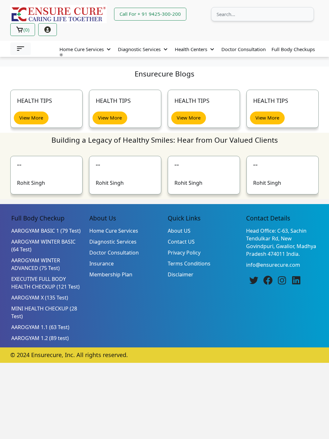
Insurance (101, 263)
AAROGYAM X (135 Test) (39, 297)
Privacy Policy (184, 252)
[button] (20, 48)
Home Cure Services (81, 49)
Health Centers (191, 49)
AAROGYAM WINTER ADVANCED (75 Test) (35, 264)
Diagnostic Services (139, 49)
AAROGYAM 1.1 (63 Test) (40, 327)
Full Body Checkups (293, 49)
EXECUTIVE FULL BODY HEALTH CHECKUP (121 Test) (45, 282)
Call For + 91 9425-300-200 (150, 14)
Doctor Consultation (243, 49)
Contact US (181, 241)
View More (56, 117)
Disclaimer (180, 274)
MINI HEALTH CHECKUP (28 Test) (44, 312)
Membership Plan (110, 274)
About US (179, 230)
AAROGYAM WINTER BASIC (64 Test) (43, 245)
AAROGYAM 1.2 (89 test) (40, 338)
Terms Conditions (189, 263)
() (26, 29)
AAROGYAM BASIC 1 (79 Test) (46, 230)
